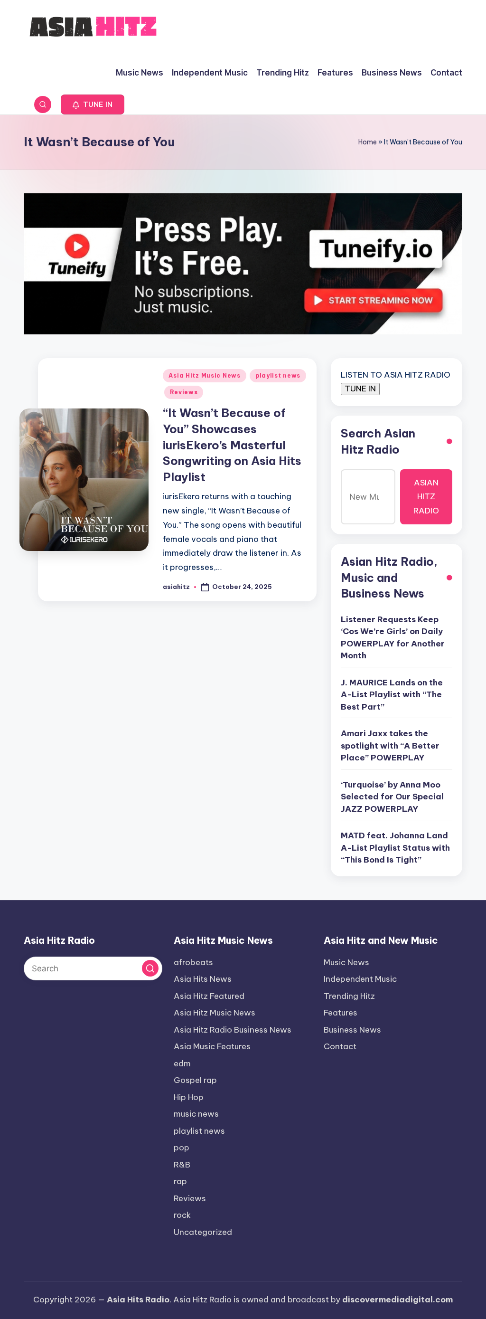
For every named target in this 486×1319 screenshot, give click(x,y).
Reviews (183, 392)
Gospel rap (195, 1080)
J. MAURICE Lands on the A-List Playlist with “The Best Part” (392, 694)
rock (182, 1215)
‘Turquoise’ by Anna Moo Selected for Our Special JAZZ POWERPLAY (392, 796)
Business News (352, 1030)
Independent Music (360, 979)
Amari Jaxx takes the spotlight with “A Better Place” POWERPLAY (390, 745)
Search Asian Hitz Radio (378, 441)
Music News (346, 962)
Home (367, 142)
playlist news (277, 375)
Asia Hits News (203, 979)
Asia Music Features (212, 1046)
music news (196, 1114)
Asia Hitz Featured (209, 996)
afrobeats (193, 962)
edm (182, 1063)
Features (340, 1012)
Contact (340, 1046)
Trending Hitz (349, 996)
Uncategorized (203, 1232)
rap (180, 1181)
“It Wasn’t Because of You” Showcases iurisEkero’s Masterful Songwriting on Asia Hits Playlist (232, 445)
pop (181, 1147)
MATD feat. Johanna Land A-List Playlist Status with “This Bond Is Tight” (395, 847)
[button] (92, 104)
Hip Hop (189, 1097)
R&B (182, 1164)
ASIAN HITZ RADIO (426, 496)
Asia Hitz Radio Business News (232, 1030)
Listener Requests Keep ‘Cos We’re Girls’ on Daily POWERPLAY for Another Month (393, 637)
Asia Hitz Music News (204, 375)
